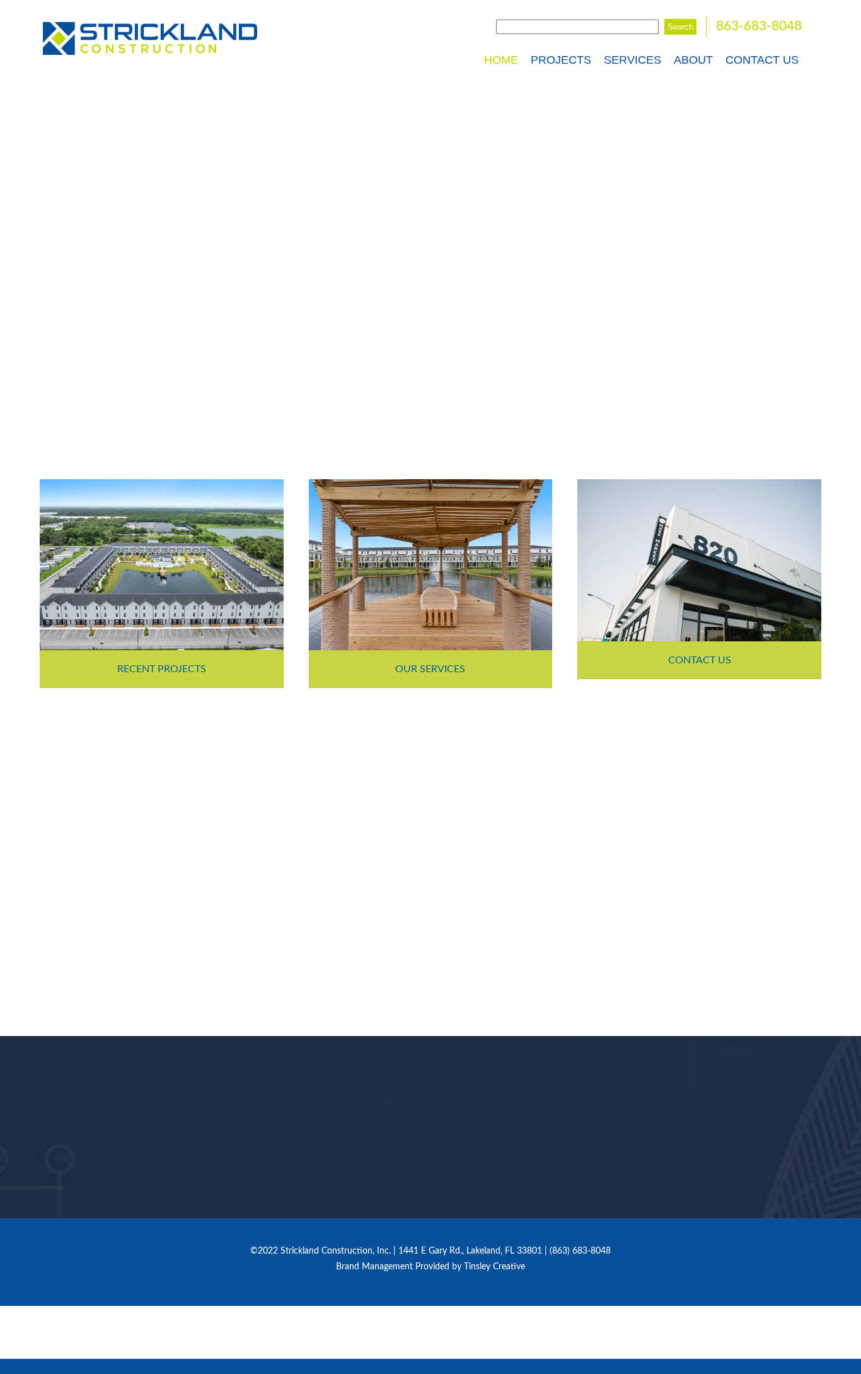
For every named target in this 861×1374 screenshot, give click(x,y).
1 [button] (124, 1119)
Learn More (362, 932)
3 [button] (124, 1142)
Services (632, 60)
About (693, 60)
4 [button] (124, 1153)
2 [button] (124, 1130)
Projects (561, 60)
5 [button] (124, 1164)
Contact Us (762, 60)
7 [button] (124, 1187)
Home (501, 60)
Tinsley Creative (494, 1266)
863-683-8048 (759, 26)
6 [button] (124, 1176)
